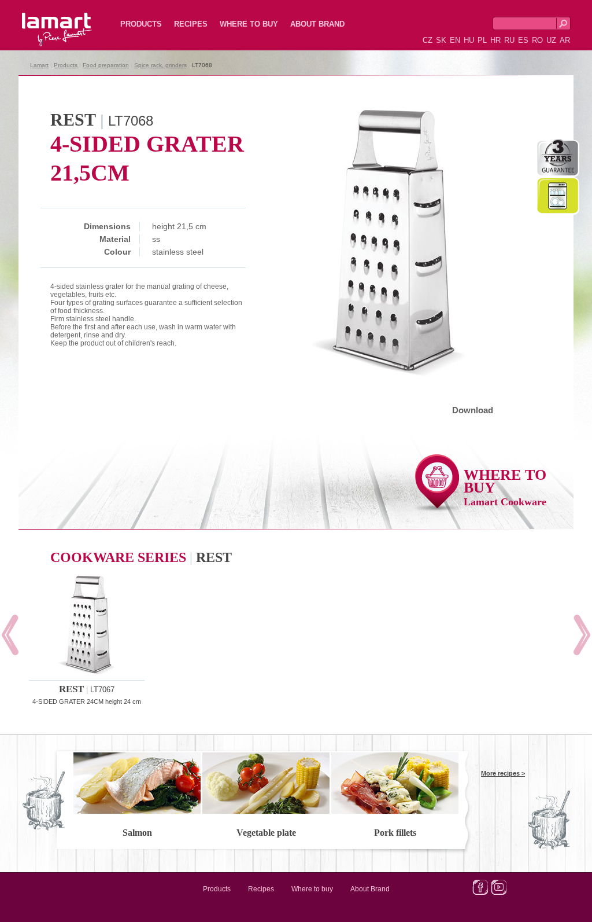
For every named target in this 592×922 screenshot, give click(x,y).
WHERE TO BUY (505, 487)
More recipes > (503, 773)
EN (455, 40)
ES (523, 40)
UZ (551, 40)
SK (441, 40)
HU (469, 40)
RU (509, 40)
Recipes (191, 24)
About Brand (317, 24)
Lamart (44, 20)
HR (495, 40)
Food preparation (106, 65)
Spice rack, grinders (160, 65)
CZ (427, 40)
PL (482, 40)
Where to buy (249, 24)
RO (537, 40)
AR (565, 40)
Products (141, 24)
